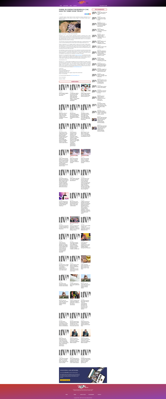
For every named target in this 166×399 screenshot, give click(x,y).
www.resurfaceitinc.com (77, 66)
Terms (75, 394)
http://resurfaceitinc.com (75, 75)
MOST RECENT (65, 5)
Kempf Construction (78, 55)
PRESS (71, 5)
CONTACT (75, 5)
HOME (61, 5)
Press (67, 394)
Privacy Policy (83, 394)
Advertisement (91, 394)
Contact (99, 394)
